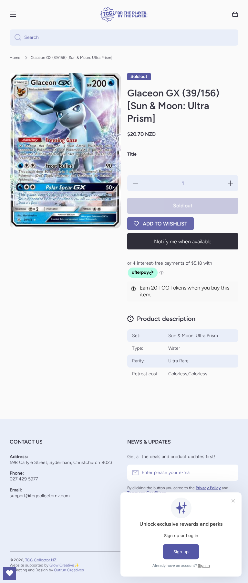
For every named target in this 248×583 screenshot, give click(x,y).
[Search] (15, 37)
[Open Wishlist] (9, 573)
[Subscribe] (230, 473)
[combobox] (124, 37)
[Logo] (124, 14)
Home (15, 57)
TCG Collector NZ (41, 560)
